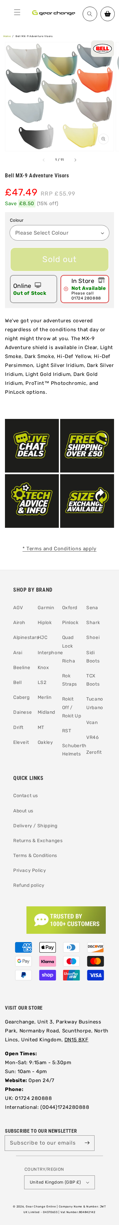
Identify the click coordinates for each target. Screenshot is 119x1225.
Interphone (47, 653)
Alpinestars (23, 637)
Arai (17, 653)
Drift (18, 727)
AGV (18, 608)
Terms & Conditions (35, 855)
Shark (93, 622)
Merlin (45, 697)
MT (41, 727)
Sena (92, 608)
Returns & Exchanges (37, 840)
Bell (17, 682)
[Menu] (17, 12)
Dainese (22, 712)
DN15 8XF (76, 1040)
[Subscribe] (87, 1143)
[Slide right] (75, 160)
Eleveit (21, 742)
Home (7, 36)
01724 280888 (86, 298)
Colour (16, 220)
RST (66, 731)
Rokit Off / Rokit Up (71, 707)
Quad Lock (68, 642)
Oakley (45, 742)
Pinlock (70, 622)
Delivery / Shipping (35, 826)
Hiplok (45, 622)
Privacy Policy (29, 870)
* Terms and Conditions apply (59, 549)
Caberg (21, 697)
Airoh (19, 622)
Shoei (92, 637)
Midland (46, 712)
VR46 (92, 737)
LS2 (42, 682)
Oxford (70, 608)
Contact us (25, 795)
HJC (43, 637)
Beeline (21, 667)
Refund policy (29, 885)
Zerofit (93, 752)
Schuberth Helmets (72, 750)
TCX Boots (92, 680)
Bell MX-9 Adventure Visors (34, 36)
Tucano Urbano (94, 703)
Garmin (46, 608)
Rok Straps (69, 680)
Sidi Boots (92, 657)
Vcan (92, 722)
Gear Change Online (41, 1206)
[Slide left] (44, 160)
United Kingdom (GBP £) (55, 1182)
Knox (43, 667)
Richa (68, 661)
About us (23, 811)
